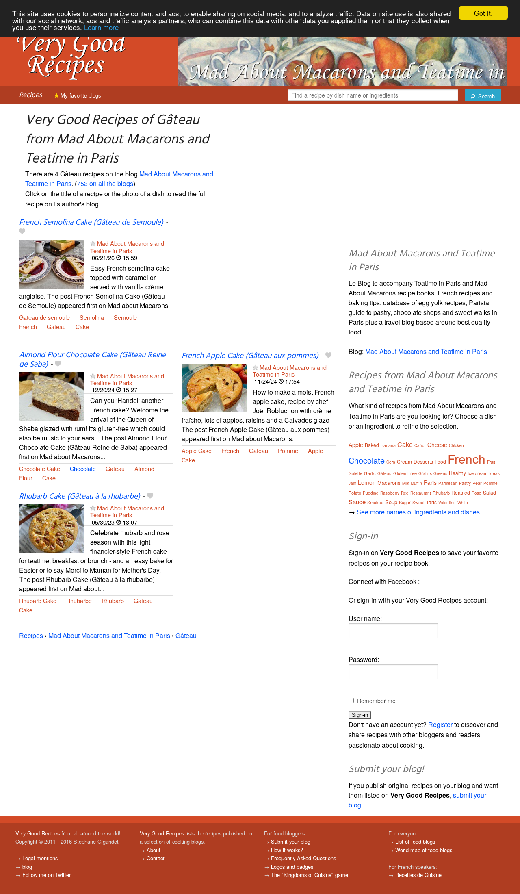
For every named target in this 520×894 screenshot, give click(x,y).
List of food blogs (415, 841)
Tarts (431, 502)
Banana (388, 445)
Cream (404, 461)
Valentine (447, 503)
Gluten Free (405, 473)
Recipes (30, 95)
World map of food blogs (423, 850)
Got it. (483, 13)
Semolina (92, 317)
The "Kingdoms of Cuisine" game (309, 875)
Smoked (375, 502)
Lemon (367, 482)
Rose (476, 493)
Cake (82, 326)
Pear (477, 483)
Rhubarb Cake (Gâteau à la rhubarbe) (79, 496)
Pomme (288, 450)
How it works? (287, 850)
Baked (372, 444)
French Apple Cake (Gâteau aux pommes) (250, 356)
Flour (25, 477)
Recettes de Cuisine (418, 875)
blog (27, 866)
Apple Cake (197, 450)
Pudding (371, 493)
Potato (355, 492)
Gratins (425, 473)
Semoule (125, 317)
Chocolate (83, 468)
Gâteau (56, 326)
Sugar (405, 502)
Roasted (460, 492)
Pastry (465, 483)
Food (440, 461)
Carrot (420, 445)
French (28, 326)
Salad (489, 492)
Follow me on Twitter (46, 875)
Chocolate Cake (39, 468)
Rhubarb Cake (37, 600)
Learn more (101, 27)
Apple (315, 450)
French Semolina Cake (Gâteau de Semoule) (91, 223)
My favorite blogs (80, 95)
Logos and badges (292, 866)
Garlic (370, 473)
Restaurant (420, 493)
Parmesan (447, 483)
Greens (440, 473)
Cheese (437, 444)
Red (405, 493)
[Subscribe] (92, 243)
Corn (390, 462)
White (462, 503)
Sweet (418, 502)
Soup (391, 502)
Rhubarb (113, 600)
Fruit (491, 462)
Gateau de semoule (44, 317)
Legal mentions (40, 858)
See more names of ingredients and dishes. (419, 511)
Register (440, 724)
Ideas (494, 473)
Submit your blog (290, 841)
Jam (352, 483)
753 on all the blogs (105, 183)
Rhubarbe (79, 600)
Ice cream (478, 473)
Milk (405, 483)
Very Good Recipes (37, 833)
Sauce (357, 501)
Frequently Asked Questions (303, 858)
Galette (355, 473)
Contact (156, 858)
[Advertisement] (259, 284)
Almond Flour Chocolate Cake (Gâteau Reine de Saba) (92, 360)
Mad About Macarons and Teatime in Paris (127, 246)
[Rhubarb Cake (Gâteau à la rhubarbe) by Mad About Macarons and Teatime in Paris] (51, 527)
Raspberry (389, 493)
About (153, 850)
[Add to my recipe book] (22, 232)
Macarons (389, 482)
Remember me (376, 701)
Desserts (423, 461)
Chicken (456, 445)
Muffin (416, 483)
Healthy (457, 472)
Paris (430, 482)
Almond (144, 468)
